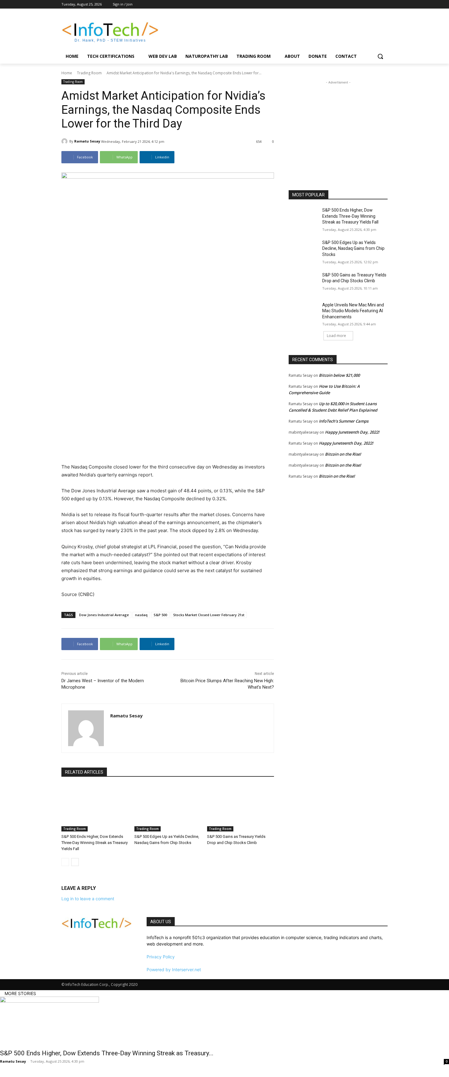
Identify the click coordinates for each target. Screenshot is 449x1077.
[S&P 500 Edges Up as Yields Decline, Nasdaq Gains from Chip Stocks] (167, 808)
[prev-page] (65, 862)
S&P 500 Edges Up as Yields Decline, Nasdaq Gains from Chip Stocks (353, 248)
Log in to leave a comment (87, 898)
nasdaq (141, 615)
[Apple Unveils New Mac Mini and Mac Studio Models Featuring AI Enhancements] (303, 312)
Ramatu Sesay (87, 141)
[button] (380, 56)
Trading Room (89, 73)
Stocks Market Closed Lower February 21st (208, 615)
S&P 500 (160, 615)
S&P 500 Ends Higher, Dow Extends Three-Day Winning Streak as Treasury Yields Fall (94, 842)
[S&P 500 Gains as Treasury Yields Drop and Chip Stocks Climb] (240, 808)
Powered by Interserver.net (174, 969)
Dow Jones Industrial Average (104, 615)
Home (66, 73)
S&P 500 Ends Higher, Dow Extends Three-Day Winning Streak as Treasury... (107, 1053)
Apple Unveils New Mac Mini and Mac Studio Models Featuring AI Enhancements (353, 310)
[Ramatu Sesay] (65, 141)
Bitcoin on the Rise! (343, 454)
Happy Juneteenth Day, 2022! (352, 432)
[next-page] (75, 862)
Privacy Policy (161, 956)
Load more (336, 335)
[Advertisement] (270, 31)
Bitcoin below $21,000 (339, 375)
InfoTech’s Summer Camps (343, 421)
